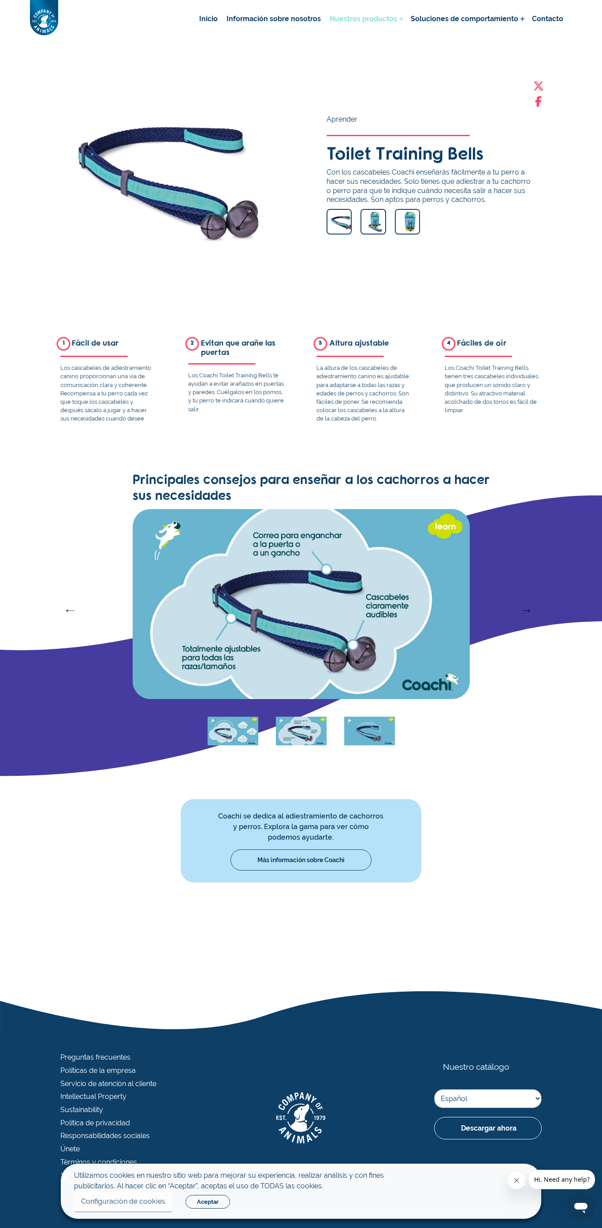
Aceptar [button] (208, 1201)
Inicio (208, 19)
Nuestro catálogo (476, 1067)
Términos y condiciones (98, 1162)
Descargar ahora (489, 1128)
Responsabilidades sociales (105, 1135)
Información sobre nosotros (274, 19)
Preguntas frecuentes (95, 1057)
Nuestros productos (363, 19)
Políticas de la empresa (98, 1070)
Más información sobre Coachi (301, 859)
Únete (70, 1149)
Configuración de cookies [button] (123, 1201)
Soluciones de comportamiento (464, 19)
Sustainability (81, 1109)
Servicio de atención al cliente (108, 1083)
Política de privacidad (95, 1123)
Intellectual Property (93, 1096)
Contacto (547, 19)
